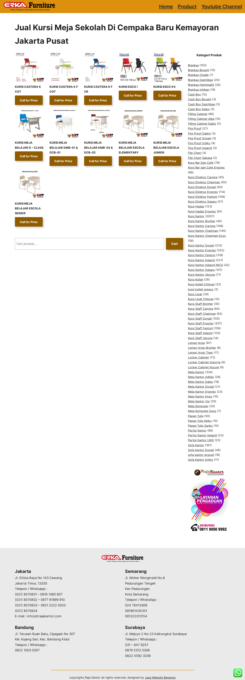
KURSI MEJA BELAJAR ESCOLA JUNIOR (166, 147)
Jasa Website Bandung (160, 677)
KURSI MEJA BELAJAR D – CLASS (29, 145)
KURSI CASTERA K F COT (64, 89)
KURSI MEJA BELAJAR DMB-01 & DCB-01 (64, 147)
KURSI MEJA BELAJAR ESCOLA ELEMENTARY (132, 147)
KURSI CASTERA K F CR (98, 89)
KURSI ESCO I (128, 86)
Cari (174, 244)
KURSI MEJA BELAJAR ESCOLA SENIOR (28, 208)
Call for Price (29, 100)
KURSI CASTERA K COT (28, 89)
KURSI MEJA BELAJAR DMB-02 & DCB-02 (98, 147)
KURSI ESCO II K (164, 86)
